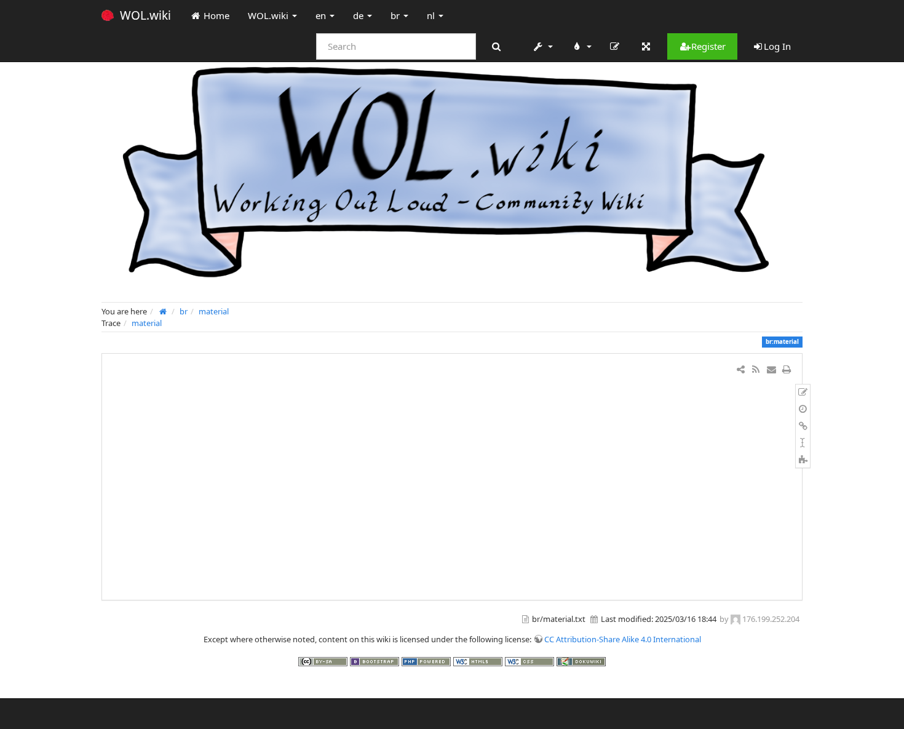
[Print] (787, 369)
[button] (542, 46)
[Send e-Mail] (771, 369)
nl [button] (432, 15)
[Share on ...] (741, 369)
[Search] (495, 46)
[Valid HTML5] (479, 661)
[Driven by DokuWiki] (581, 661)
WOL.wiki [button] (269, 15)
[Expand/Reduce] (646, 46)
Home (215, 15)
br (184, 311)
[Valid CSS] (531, 661)
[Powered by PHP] (427, 661)
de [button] (359, 15)
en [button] (321, 15)
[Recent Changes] (755, 369)
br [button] (396, 15)
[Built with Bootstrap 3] (376, 661)
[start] (163, 311)
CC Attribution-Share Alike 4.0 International (622, 639)
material (214, 311)
